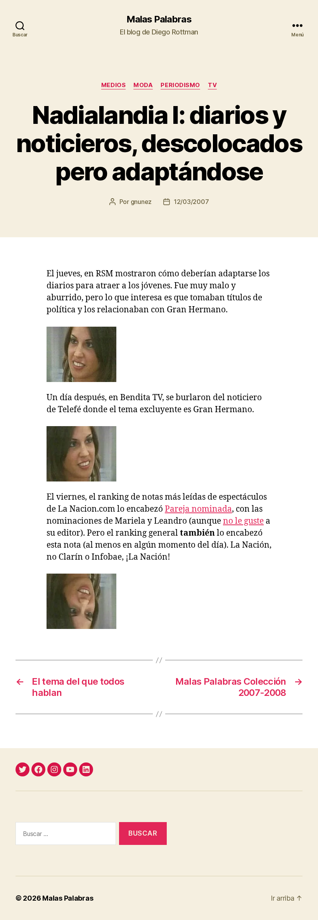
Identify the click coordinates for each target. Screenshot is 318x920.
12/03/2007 (191, 202)
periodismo (180, 85)
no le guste (243, 521)
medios (113, 85)
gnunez (141, 202)
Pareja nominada (198, 509)
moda (143, 85)
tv (212, 85)
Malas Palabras (158, 19)
